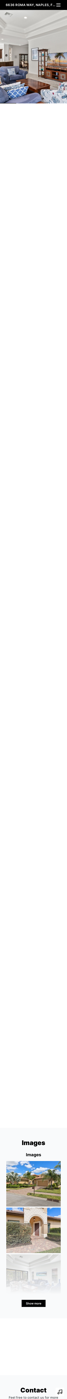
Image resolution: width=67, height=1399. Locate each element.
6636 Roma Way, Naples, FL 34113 (31, 5)
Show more (33, 1303)
